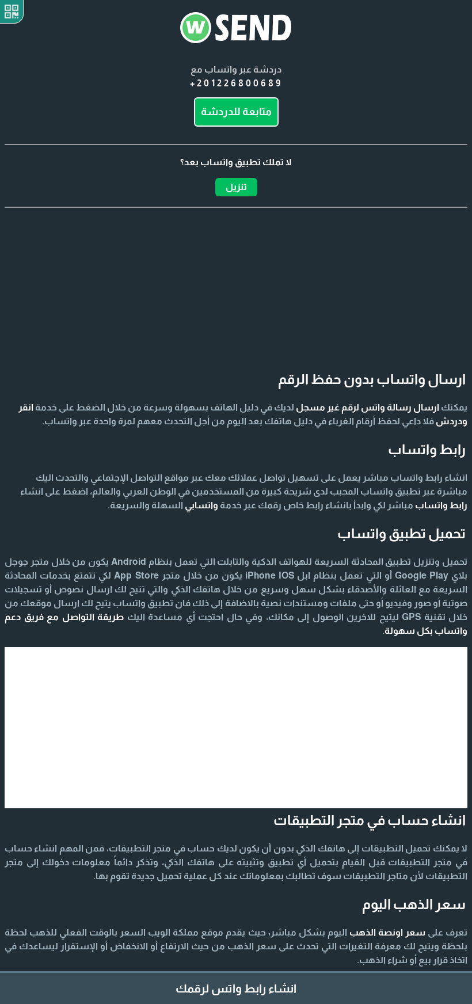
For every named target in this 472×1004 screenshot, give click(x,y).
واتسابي (201, 505)
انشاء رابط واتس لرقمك (236, 988)
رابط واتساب (441, 505)
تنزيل (236, 187)
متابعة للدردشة (236, 111)
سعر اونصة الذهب (387, 932)
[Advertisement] (236, 265)
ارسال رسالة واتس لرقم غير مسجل (367, 407)
